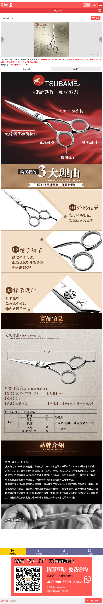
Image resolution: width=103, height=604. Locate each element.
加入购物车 (95, 601)
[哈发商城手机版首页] (7, 5)
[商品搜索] (100, 5)
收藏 (97, 18)
